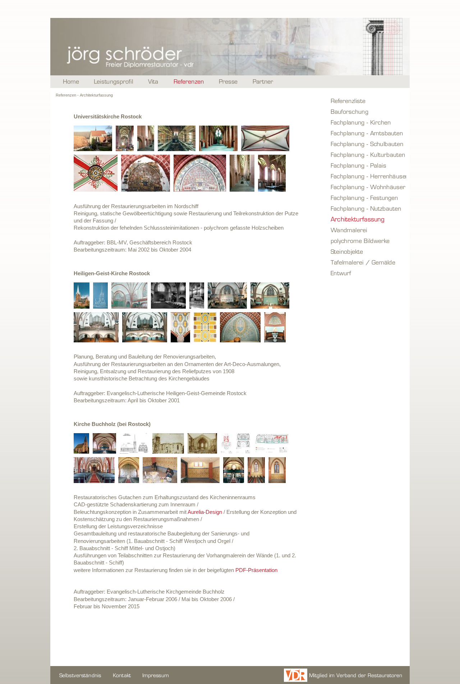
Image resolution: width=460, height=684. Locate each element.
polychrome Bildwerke (367, 240)
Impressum (156, 675)
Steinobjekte (367, 251)
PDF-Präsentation (256, 570)
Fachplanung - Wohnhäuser (367, 186)
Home (71, 81)
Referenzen (189, 81)
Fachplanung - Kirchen (367, 122)
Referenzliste (367, 100)
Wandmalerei (367, 229)
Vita (153, 81)
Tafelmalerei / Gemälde (367, 262)
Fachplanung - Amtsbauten (367, 132)
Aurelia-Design (205, 512)
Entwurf (367, 272)
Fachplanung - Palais (367, 165)
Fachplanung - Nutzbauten (367, 208)
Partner (263, 81)
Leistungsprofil (113, 81)
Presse (228, 81)
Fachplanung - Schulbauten (367, 143)
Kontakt (122, 675)
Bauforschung (367, 111)
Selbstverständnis (81, 675)
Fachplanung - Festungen (367, 197)
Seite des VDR (342, 675)
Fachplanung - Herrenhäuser (367, 175)
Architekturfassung (367, 219)
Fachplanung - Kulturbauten (367, 154)
